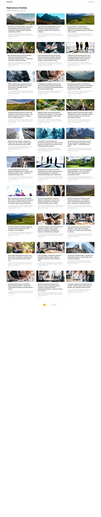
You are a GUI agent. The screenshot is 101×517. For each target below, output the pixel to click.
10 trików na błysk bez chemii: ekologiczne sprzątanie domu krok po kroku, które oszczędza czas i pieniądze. (20, 228)
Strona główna (91, 1)
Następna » (54, 304)
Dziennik (9, 2)
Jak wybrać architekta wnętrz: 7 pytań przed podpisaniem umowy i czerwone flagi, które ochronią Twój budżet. (80, 257)
